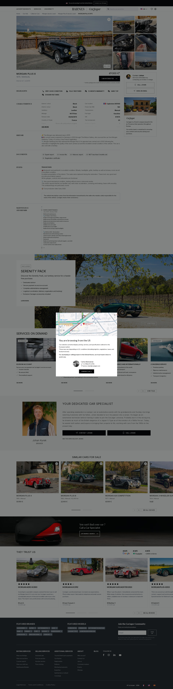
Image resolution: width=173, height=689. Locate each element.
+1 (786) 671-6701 (88, 364)
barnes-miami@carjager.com (91, 366)
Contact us (85, 371)
